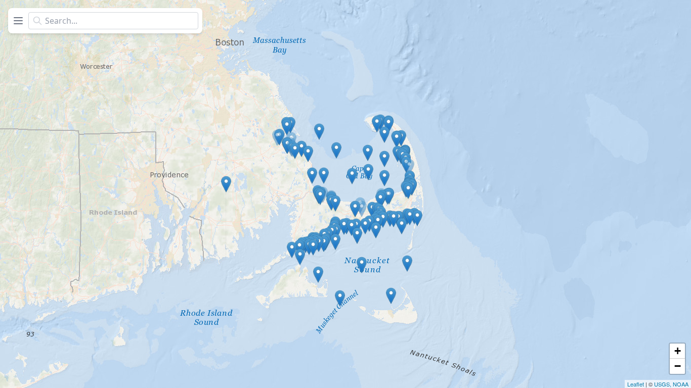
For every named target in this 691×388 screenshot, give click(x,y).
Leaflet (635, 384)
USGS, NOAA (671, 384)
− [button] (677, 366)
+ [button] (677, 351)
